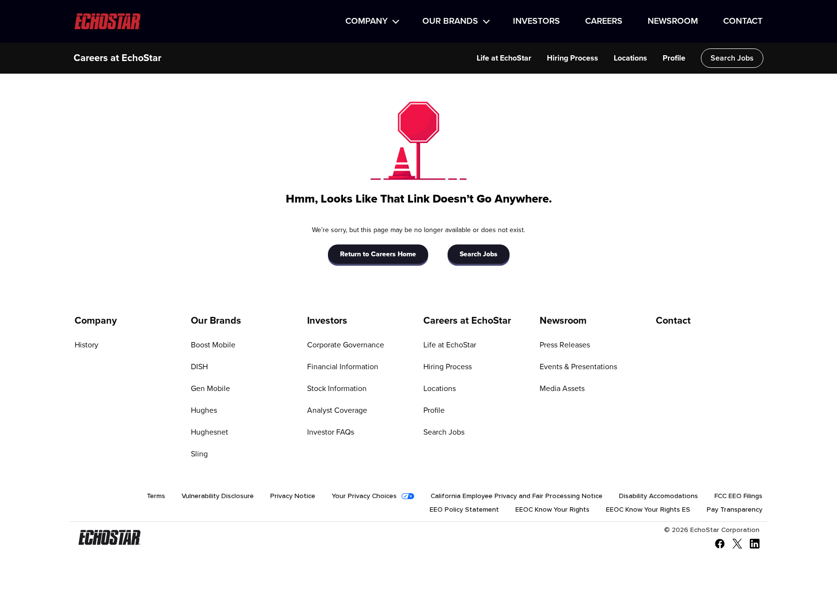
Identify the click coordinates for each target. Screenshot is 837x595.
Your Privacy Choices (364, 496)
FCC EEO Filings (738, 496)
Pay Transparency (734, 509)
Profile (674, 58)
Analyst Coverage (337, 410)
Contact (742, 21)
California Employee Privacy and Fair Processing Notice (517, 496)
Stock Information (337, 388)
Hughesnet (209, 432)
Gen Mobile (210, 388)
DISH (199, 367)
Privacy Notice (292, 496)
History (86, 345)
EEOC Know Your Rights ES (648, 509)
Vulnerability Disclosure (218, 496)
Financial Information (342, 367)
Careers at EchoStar (117, 58)
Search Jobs (732, 58)
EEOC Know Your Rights (552, 509)
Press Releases (565, 345)
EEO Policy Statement (464, 509)
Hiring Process (572, 58)
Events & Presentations (578, 367)
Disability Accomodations (658, 496)
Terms (156, 496)
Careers (603, 21)
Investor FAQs (330, 432)
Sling (199, 454)
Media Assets (562, 388)
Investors (536, 21)
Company (366, 21)
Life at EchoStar (504, 58)
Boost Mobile (213, 345)
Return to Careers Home (378, 254)
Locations (630, 58)
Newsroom (673, 21)
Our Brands (450, 21)
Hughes (204, 410)
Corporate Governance (345, 345)
